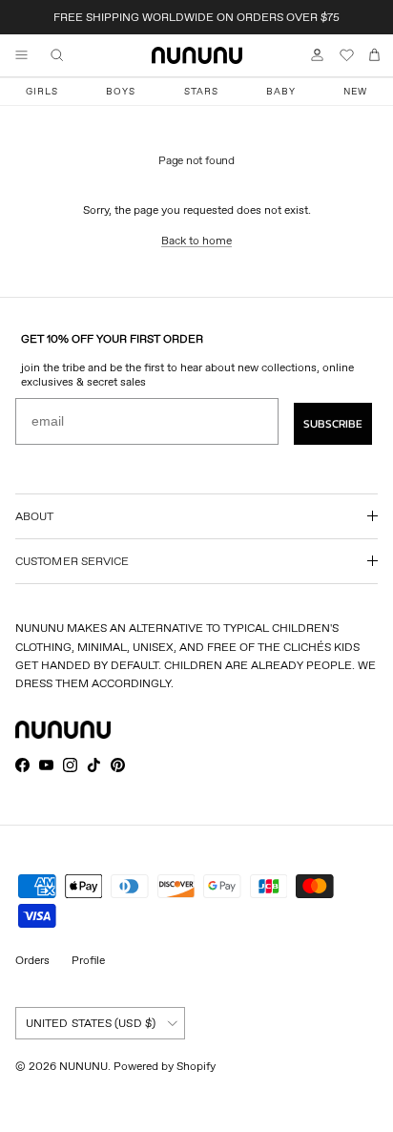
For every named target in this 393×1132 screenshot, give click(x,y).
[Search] (71, 55)
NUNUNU (83, 1066)
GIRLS (42, 91)
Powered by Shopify (165, 1066)
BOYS (120, 91)
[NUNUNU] (197, 55)
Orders (32, 960)
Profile (88, 960)
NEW (355, 91)
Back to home (196, 240)
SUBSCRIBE (332, 423)
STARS (201, 91)
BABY (281, 91)
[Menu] (21, 55)
